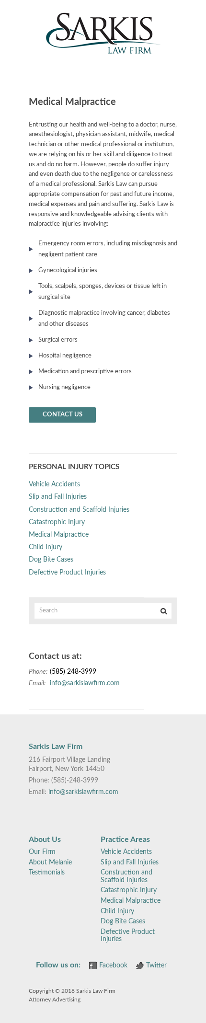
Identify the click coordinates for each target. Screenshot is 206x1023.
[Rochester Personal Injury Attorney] (103, 52)
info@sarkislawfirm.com (85, 683)
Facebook (113, 965)
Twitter (156, 965)
